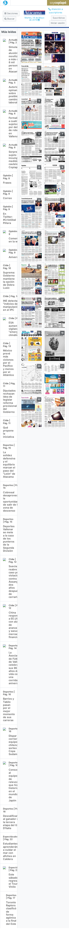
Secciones (12, 13)
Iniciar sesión (58, 23)
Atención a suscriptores (56, 11)
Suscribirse (59, 18)
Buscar (11, 18)
